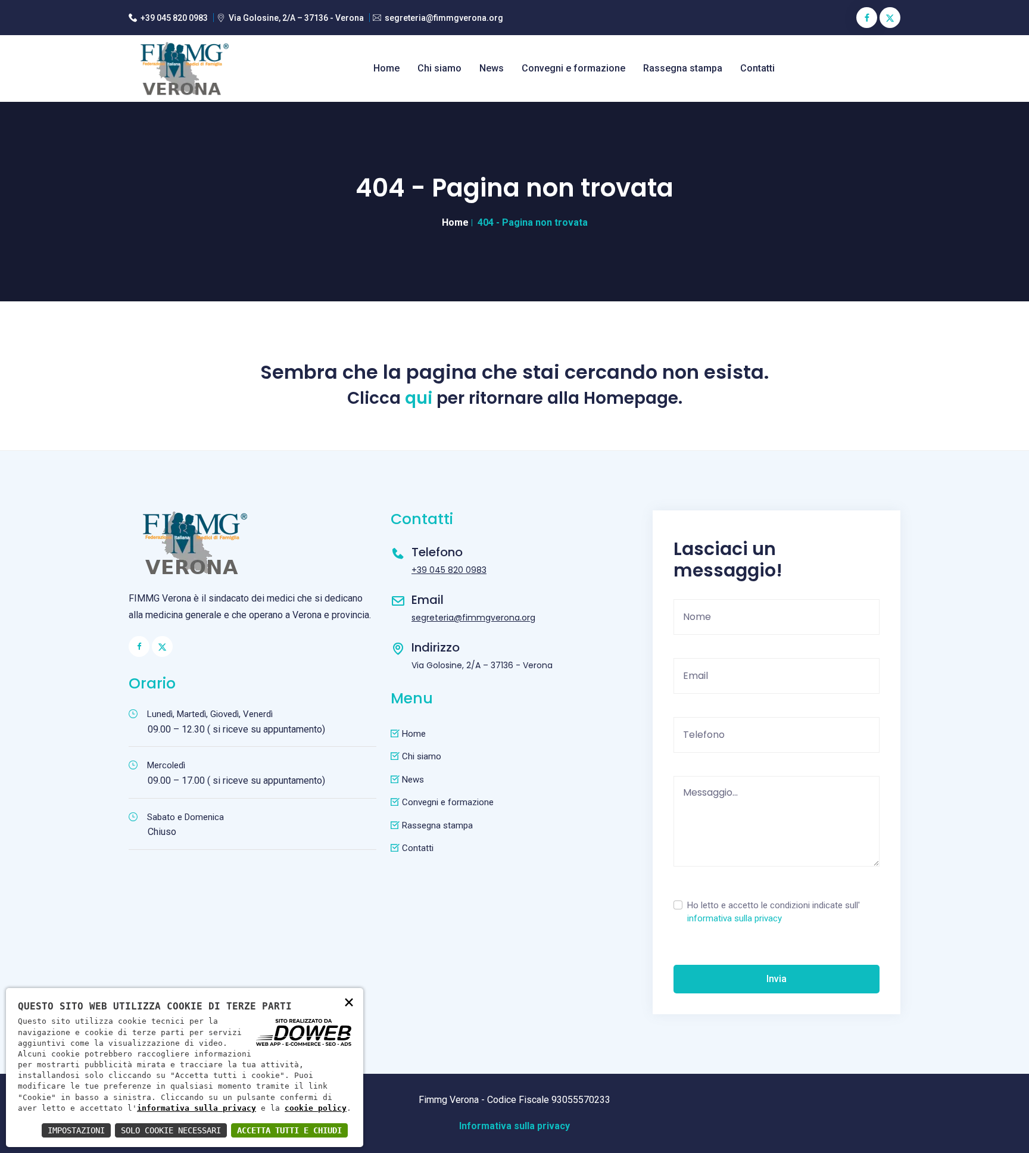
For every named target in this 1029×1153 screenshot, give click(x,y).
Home (386, 68)
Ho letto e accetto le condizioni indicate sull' (773, 912)
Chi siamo (439, 68)
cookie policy (316, 1108)
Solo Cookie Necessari (171, 1130)
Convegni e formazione (573, 68)
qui (418, 398)
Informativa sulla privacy (514, 1126)
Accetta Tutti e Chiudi (289, 1130)
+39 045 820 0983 (174, 18)
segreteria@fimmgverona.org (444, 18)
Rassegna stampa (682, 68)
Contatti (757, 68)
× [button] (349, 1001)
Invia (776, 978)
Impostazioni (76, 1130)
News (491, 68)
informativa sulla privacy (734, 918)
